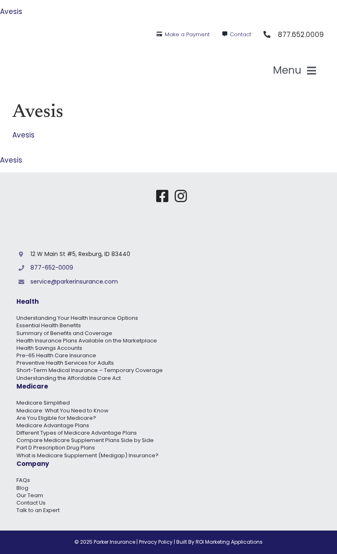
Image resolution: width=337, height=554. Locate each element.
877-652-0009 (51, 267)
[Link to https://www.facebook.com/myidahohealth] (162, 196)
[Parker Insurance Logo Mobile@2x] (259, 192)
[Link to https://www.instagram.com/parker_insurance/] (181, 196)
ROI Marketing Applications (229, 541)
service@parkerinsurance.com (74, 281)
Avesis (11, 11)
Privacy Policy (156, 541)
